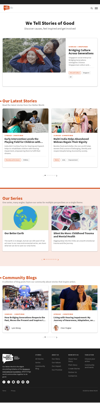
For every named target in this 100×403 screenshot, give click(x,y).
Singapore (86, 73)
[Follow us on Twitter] (8, 382)
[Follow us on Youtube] (18, 382)
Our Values (56, 362)
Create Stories (74, 368)
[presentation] (43, 175)
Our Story (56, 359)
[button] (47, 175)
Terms (4, 391)
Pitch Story (72, 365)
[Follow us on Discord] (27, 382)
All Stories (39, 359)
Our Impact (56, 366)
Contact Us (72, 376)
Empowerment (73, 160)
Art (71, 77)
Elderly (57, 160)
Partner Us (72, 372)
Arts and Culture (75, 73)
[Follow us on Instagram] (13, 382)
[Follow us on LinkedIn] (22, 382)
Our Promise (57, 370)
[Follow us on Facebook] (3, 382)
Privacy (13, 391)
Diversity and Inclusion (13, 160)
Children (25, 160)
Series (37, 362)
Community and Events (89, 366)
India (63, 160)
